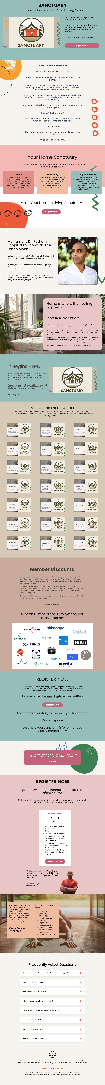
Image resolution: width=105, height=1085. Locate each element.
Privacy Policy (58, 1068)
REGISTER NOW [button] (52, 705)
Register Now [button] (82, 45)
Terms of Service (47, 1068)
